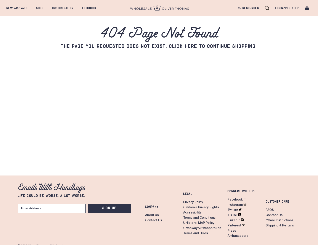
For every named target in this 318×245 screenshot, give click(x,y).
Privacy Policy (193, 202)
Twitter (233, 210)
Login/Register (287, 8)
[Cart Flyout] (307, 8)
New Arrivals (16, 8)
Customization (63, 8)
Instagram (236, 205)
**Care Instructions (279, 220)
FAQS (270, 210)
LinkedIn (234, 220)
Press (232, 230)
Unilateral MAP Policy (198, 223)
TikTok (233, 215)
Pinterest (235, 225)
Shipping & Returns (280, 225)
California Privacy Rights (201, 207)
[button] (267, 8)
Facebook (236, 199)
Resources (250, 8)
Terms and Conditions (199, 218)
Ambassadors (238, 236)
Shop (39, 8)
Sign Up (109, 207)
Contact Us (153, 220)
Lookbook (89, 8)
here (191, 46)
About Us (152, 215)
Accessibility (192, 212)
